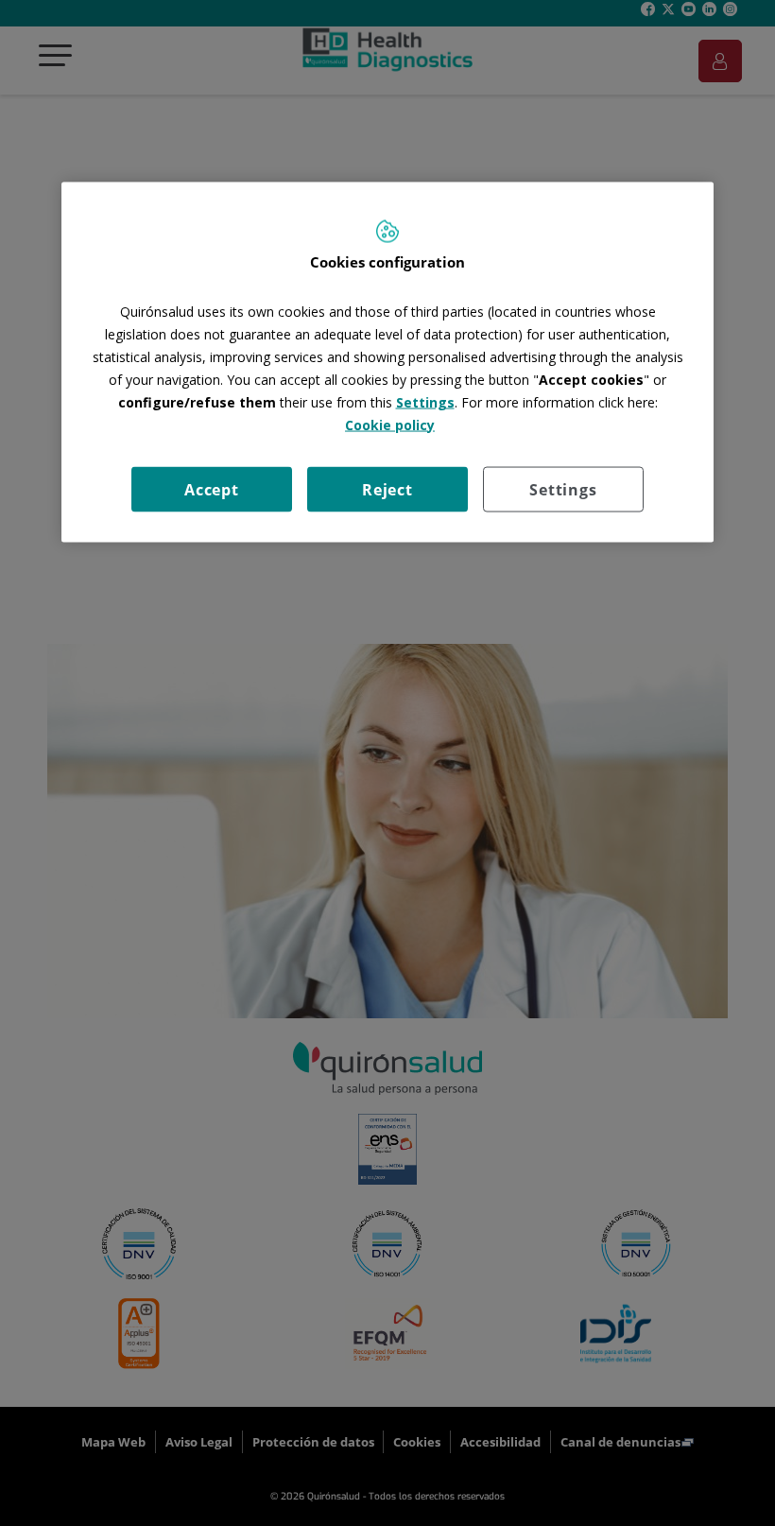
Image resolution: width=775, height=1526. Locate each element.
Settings (562, 488)
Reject (387, 488)
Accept (211, 488)
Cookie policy (390, 424)
